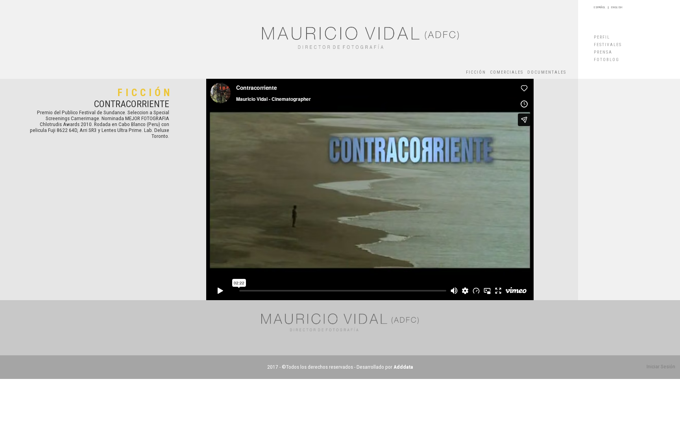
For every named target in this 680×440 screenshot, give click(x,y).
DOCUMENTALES (546, 72)
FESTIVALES (608, 44)
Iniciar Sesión (661, 366)
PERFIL (602, 37)
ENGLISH (617, 7)
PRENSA (603, 52)
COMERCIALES (506, 72)
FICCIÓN (476, 72)
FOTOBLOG (606, 59)
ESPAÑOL (599, 7)
